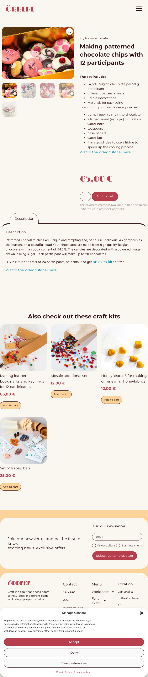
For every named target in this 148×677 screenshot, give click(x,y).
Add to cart (105, 196)
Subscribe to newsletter (114, 555)
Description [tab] (24, 218)
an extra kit (102, 262)
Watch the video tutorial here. (105, 152)
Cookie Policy (64, 672)
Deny (74, 652)
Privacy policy (82, 672)
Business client (131, 545)
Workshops (99, 592)
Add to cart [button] (10, 405)
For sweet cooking (97, 38)
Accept (74, 642)
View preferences (74, 663)
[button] (142, 613)
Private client (106, 545)
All (81, 38)
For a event (96, 601)
